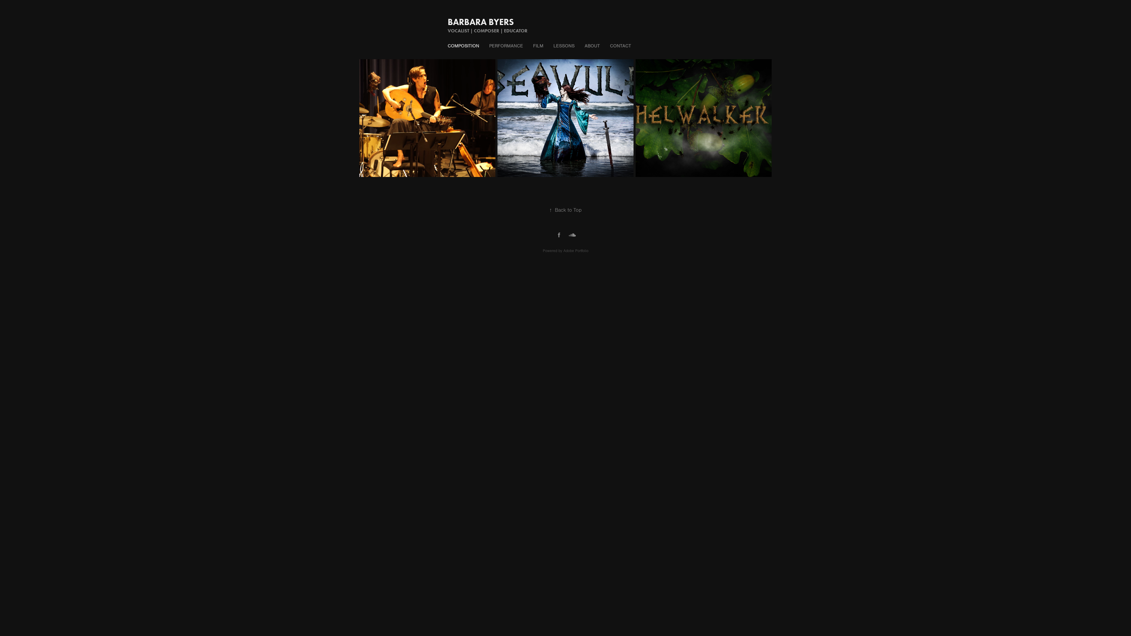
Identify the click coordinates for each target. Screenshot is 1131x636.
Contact (620, 46)
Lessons (564, 46)
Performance (506, 46)
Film (538, 46)
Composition (463, 46)
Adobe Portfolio (575, 251)
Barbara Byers (481, 21)
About (592, 46)
